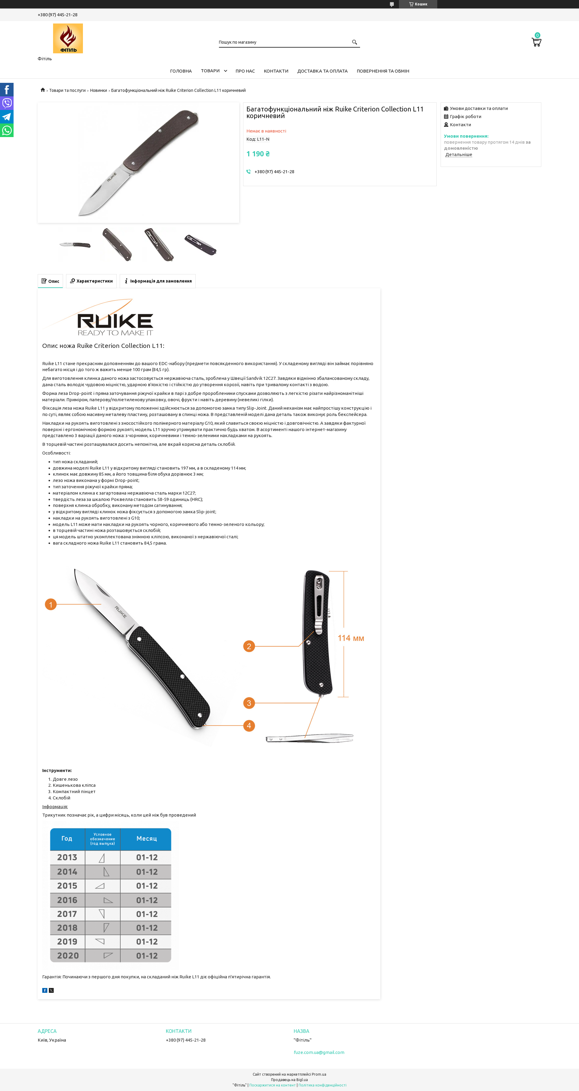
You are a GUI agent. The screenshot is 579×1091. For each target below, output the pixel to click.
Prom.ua (319, 1074)
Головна (181, 70)
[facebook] (44, 991)
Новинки (98, 90)
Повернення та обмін (383, 70)
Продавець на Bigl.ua (289, 1080)
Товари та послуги (67, 90)
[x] (51, 991)
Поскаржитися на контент (272, 1085)
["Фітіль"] (68, 37)
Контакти (276, 70)
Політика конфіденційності (322, 1085)
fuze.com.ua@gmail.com (319, 1052)
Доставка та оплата (322, 70)
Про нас (245, 70)
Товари (210, 70)
